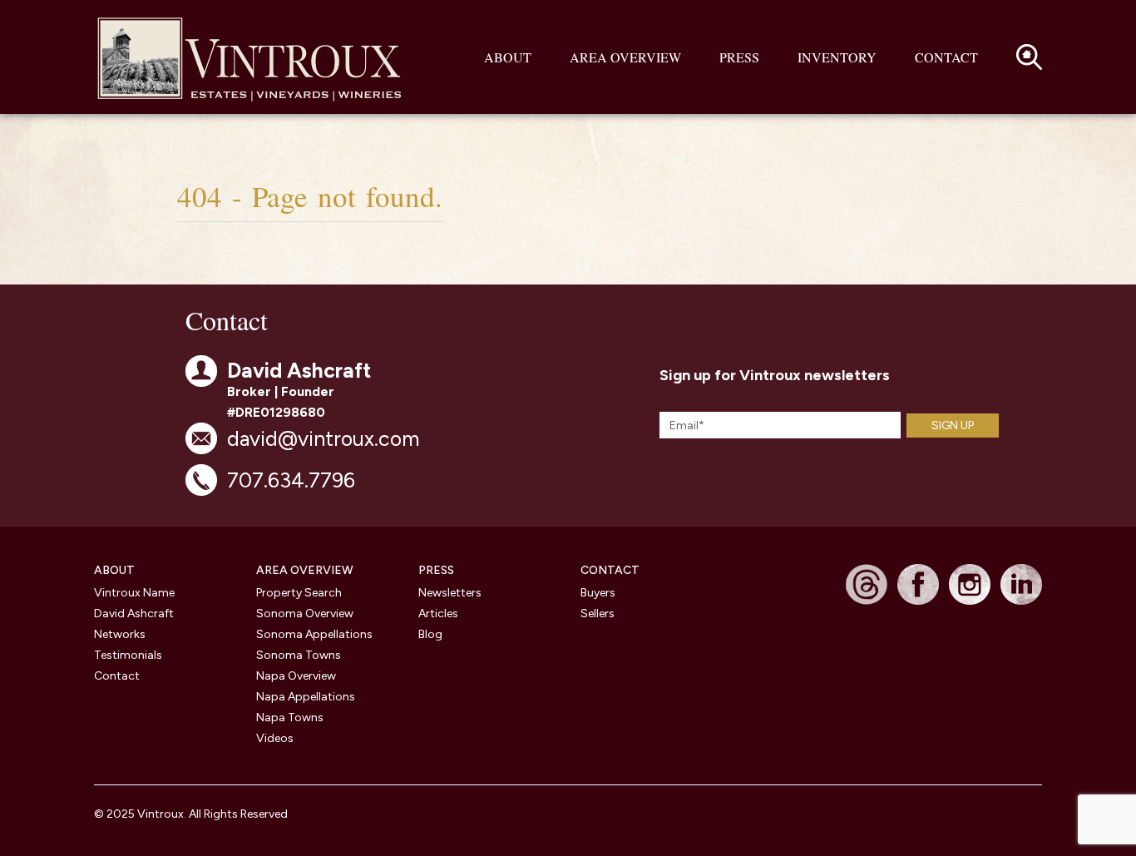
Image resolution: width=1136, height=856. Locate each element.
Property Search (299, 593)
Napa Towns (290, 717)
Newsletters (450, 593)
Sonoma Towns (298, 655)
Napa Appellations (305, 697)
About (507, 57)
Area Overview (625, 57)
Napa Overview (296, 676)
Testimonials (128, 655)
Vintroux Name (134, 593)
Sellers (597, 613)
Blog (430, 634)
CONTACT (610, 570)
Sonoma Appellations (314, 634)
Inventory (837, 57)
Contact (946, 57)
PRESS (436, 570)
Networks (120, 634)
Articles (438, 613)
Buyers (597, 593)
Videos (275, 738)
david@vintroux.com (323, 438)
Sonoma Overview (304, 613)
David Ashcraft (134, 613)
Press (739, 57)
